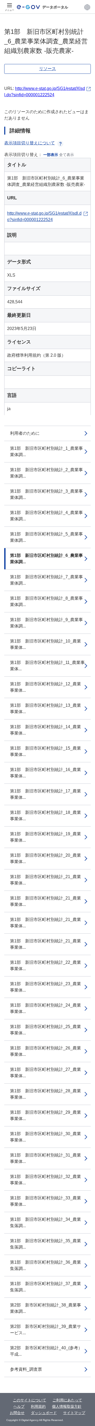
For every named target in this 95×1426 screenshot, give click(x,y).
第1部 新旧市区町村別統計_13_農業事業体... (45, 708)
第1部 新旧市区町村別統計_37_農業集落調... (45, 1286)
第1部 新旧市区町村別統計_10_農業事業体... (45, 644)
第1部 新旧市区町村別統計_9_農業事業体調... (46, 622)
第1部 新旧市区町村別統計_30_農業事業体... (45, 1136)
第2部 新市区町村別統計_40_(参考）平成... (46, 1351)
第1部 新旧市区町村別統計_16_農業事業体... (45, 772)
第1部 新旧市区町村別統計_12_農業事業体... (45, 687)
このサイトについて (29, 1400)
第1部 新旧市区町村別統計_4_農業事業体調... (46, 515)
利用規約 (38, 1406)
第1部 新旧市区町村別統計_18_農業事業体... (45, 815)
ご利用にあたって (67, 1400)
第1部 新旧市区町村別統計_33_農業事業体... (45, 1201)
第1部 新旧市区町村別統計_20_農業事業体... (45, 858)
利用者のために (25, 433)
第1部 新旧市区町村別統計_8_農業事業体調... (46, 601)
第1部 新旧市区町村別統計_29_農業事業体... (45, 1115)
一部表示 (50, 155)
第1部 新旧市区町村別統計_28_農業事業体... (45, 1094)
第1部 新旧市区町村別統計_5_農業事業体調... (46, 537)
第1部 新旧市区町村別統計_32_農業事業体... (45, 1179)
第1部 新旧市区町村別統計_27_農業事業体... (45, 1072)
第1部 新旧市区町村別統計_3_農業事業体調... (46, 494)
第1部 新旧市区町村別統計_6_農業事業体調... (46, 558)
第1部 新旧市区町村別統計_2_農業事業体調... (46, 472)
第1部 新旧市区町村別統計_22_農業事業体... (45, 965)
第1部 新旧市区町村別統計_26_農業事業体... (45, 1051)
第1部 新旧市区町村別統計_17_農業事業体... (45, 794)
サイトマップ (74, 1413)
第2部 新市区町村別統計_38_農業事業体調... (45, 1308)
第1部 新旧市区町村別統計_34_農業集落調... (45, 1222)
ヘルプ (19, 1406)
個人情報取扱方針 (67, 1406)
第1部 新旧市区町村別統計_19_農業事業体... (45, 837)
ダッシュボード (44, 1413)
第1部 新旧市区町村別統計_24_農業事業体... (45, 1008)
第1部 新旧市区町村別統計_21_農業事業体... (45, 879)
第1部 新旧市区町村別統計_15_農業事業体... (45, 751)
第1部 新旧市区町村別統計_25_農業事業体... (45, 1029)
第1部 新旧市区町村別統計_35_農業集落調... (45, 1244)
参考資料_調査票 (26, 1369)
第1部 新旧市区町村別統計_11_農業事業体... (47, 665)
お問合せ (17, 1413)
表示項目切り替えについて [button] (29, 143)
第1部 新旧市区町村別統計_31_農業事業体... (45, 1158)
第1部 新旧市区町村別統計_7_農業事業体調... (46, 580)
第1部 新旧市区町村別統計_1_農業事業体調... (46, 451)
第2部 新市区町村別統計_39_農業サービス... (45, 1329)
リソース (47, 68)
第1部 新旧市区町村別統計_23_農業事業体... (45, 987)
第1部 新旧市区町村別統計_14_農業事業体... (45, 730)
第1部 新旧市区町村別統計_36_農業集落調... (45, 1265)
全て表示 (66, 155)
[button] (87, 7)
